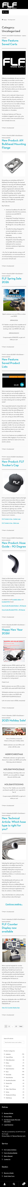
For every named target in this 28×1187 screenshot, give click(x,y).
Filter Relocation (10, 1060)
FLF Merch (8, 1066)
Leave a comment (6, 137)
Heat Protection (10, 1068)
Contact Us (7, 1159)
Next (20, 1026)
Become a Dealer (9, 1173)
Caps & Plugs (9, 1057)
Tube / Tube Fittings (11, 1089)
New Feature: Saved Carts (10, 42)
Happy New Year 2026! (12, 631)
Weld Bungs (9, 1097)
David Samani (17, 35)
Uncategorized (10, 127)
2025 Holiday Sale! (14, 720)
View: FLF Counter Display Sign (11, 1007)
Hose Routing (9, 1077)
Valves (7, 1092)
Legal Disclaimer (8, 1125)
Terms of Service (17, 1136)
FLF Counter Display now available (10, 927)
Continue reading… (14, 904)
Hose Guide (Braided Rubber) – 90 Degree (14, 606)
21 (16, 1026)
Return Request (8, 1156)
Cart (22, 1183)
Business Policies (8, 1113)
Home (5, 19)
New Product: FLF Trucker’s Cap (13, 463)
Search (14, 1184)
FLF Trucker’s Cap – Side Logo (10, 523)
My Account (4, 1184)
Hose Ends (8, 1074)
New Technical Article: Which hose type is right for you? (14, 823)
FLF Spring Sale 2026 (11, 280)
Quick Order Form (9, 1176)
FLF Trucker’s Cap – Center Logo (11, 519)
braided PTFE (6, 602)
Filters (7, 1063)
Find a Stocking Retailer (10, 1153)
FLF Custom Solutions (10, 1150)
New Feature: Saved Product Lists (11, 362)
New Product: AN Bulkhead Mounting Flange (14, 143)
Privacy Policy (8, 1116)
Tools (7, 1086)
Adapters (8, 1054)
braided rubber (16, 599)
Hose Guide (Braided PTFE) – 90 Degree (13, 610)
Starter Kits (9, 1083)
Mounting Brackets (11, 1080)
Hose (7, 1071)
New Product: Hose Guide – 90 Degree (14, 544)
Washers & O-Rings (11, 1095)
